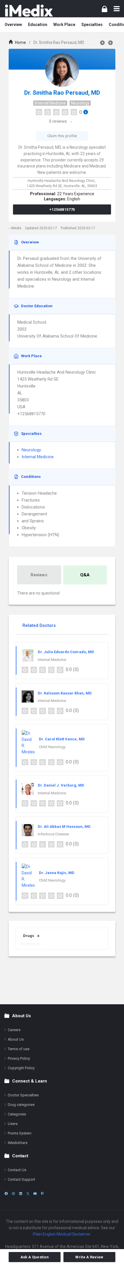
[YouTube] (35, 1193)
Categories (17, 1114)
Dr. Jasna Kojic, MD (56, 873)
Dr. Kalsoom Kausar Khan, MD (65, 693)
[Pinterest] (42, 1193)
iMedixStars (17, 1143)
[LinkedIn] (20, 1193)
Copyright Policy (21, 1068)
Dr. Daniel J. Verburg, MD (61, 785)
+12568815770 (62, 209)
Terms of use (18, 1049)
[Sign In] (104, 8)
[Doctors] (28, 10)
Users (13, 1123)
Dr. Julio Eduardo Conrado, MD (66, 652)
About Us (16, 1039)
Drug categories (21, 1104)
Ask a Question (34, 1257)
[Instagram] (13, 1193)
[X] (28, 1193)
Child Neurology (52, 747)
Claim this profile (62, 136)
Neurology (80, 103)
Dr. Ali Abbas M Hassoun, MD (64, 826)
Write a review (89, 1257)
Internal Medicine (50, 103)
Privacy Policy (19, 1058)
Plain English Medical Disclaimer (61, 1234)
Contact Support (21, 1179)
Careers (14, 1030)
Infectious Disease (53, 834)
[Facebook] (6, 1193)
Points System (19, 1133)
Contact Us (17, 1170)
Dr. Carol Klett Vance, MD (62, 739)
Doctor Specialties (23, 1095)
